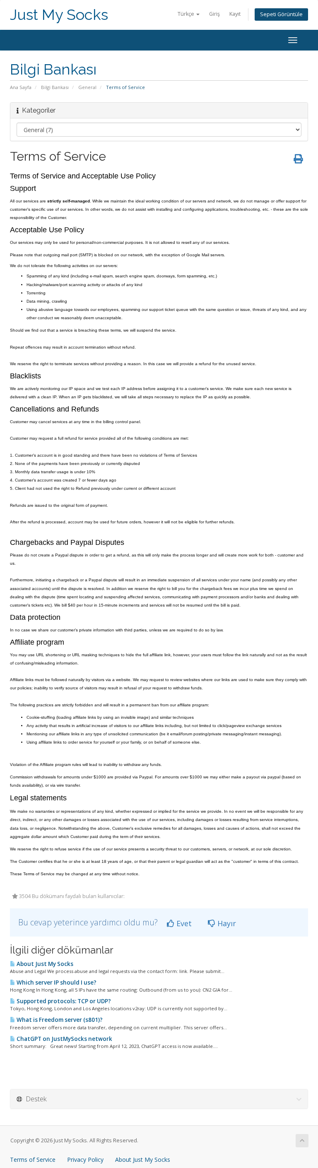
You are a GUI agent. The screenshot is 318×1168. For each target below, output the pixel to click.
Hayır (225, 923)
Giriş (214, 13)
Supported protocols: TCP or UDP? (63, 1001)
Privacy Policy (85, 1159)
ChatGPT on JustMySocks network (63, 1039)
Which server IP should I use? (55, 982)
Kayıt (235, 13)
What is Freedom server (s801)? (59, 1020)
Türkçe (186, 13)
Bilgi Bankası (55, 87)
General (87, 87)
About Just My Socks (44, 964)
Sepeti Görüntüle (281, 14)
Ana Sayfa (20, 87)
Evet (183, 923)
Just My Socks (59, 15)
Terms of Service (32, 1159)
